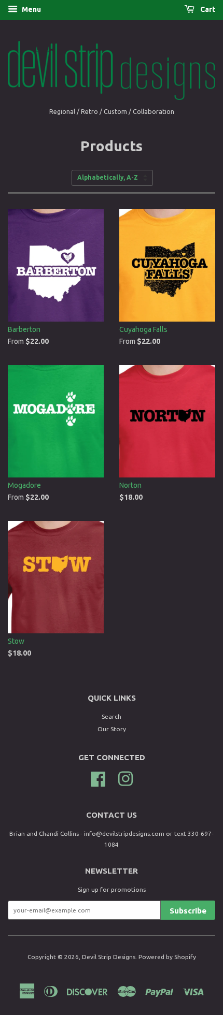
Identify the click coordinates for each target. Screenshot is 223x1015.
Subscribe (188, 910)
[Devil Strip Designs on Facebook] (98, 777)
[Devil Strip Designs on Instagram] (125, 777)
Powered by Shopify (167, 956)
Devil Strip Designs (108, 956)
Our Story (111, 729)
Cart (207, 9)
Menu (30, 9)
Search (111, 716)
